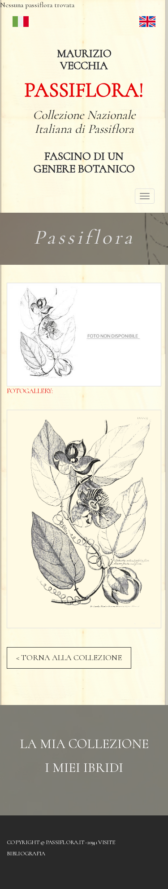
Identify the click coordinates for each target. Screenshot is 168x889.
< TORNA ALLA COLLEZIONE (69, 657)
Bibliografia (26, 853)
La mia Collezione (84, 744)
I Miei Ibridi (84, 767)
